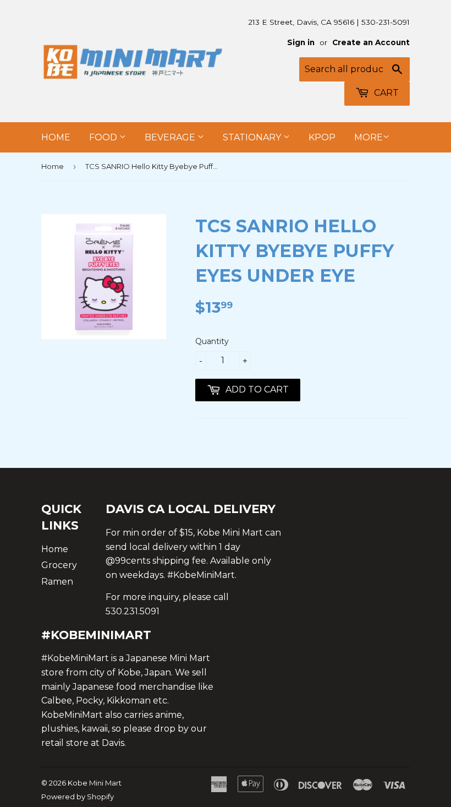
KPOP (322, 137)
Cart (385, 93)
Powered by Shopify (77, 796)
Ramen (57, 581)
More (368, 137)
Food (104, 137)
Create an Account (371, 42)
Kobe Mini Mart (95, 782)
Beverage (171, 137)
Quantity (212, 341)
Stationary (253, 137)
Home (55, 137)
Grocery (59, 565)
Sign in (301, 42)
